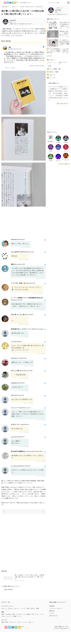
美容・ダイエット (62, 63)
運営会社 (52, 611)
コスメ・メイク (52, 63)
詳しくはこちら (62, 103)
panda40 (13, 20)
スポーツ (16, 608)
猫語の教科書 (8, 589)
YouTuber (8, 614)
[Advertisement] (23, 222)
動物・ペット (18, 616)
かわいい (52, 60)
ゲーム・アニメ (39, 614)
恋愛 (61, 28)
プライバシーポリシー (56, 608)
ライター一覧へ (63, 164)
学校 (28, 608)
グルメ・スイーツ (6, 616)
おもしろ (52, 75)
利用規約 (52, 606)
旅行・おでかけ (17, 614)
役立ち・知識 (54, 72)
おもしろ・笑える (19, 580)
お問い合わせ (53, 615)
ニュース (62, 37)
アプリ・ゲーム (62, 45)
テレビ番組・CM (55, 69)
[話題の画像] (10, 2)
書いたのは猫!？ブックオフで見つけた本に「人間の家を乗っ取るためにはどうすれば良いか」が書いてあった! (29, 576)
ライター (52, 613)
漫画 (2, 614)
